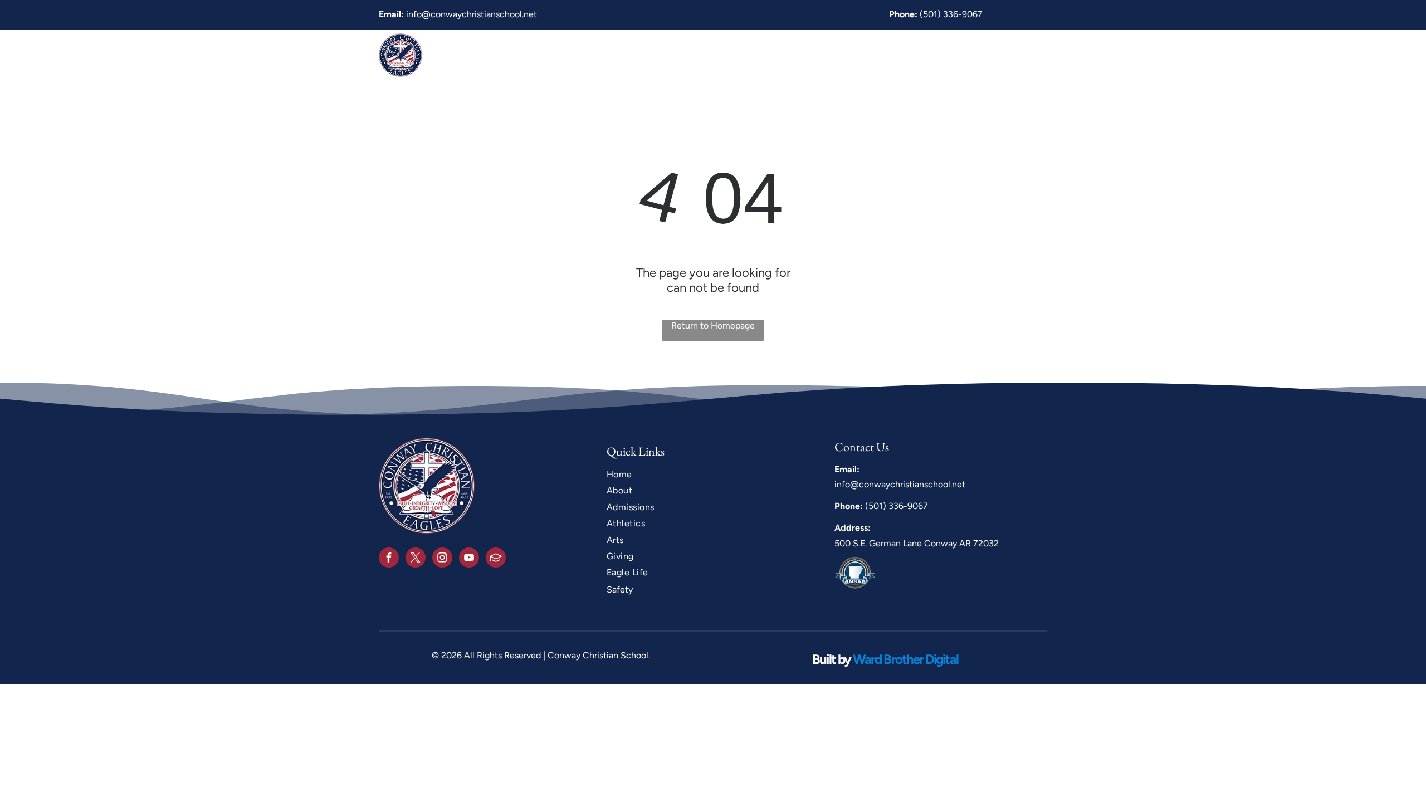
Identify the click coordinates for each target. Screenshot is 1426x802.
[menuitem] (670, 55)
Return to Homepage (713, 325)
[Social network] (496, 558)
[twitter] (416, 558)
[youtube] (469, 558)
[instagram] (442, 558)
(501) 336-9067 (951, 14)
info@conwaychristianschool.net (471, 14)
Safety (620, 589)
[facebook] (389, 558)
